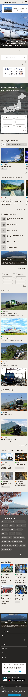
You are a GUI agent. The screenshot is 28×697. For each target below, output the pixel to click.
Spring (9, 144)
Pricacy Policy (17, 695)
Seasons (4, 644)
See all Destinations (20, 173)
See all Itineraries (21, 209)
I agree (10, 695)
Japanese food (6, 541)
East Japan (20, 117)
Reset (24, 130)
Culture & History (6, 62)
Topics (4, 657)
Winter (24, 144)
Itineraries (5, 648)
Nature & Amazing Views (18, 62)
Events (10, 64)
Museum (23, 545)
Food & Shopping (19, 64)
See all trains (22, 445)
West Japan (20, 122)
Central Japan (8, 122)
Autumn (19, 144)
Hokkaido (7, 117)
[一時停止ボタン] (19, 50)
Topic (13, 529)
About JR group (4, 686)
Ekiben (16, 545)
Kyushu (19, 126)
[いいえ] (26, 692)
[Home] (8, 2)
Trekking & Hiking (7, 545)
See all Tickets (21, 268)
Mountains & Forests (19, 537)
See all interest (21, 554)
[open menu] (25, 2)
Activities (4, 64)
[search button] (22, 2)
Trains (3, 635)
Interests (4, 640)
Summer (14, 144)
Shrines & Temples (18, 541)
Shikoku (7, 126)
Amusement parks (7, 537)
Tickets (4, 653)
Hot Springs (5, 529)
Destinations (5, 631)
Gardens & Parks (6, 549)
